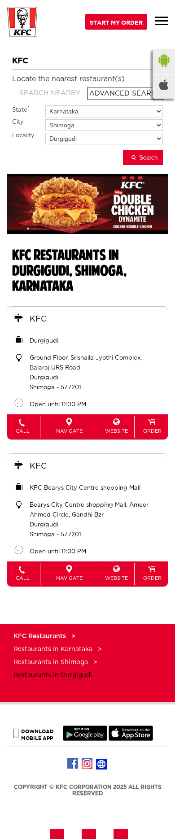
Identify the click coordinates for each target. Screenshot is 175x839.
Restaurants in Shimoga (50, 662)
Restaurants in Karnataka (52, 649)
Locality (23, 136)
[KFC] (22, 23)
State (21, 109)
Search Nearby (50, 93)
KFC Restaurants (40, 636)
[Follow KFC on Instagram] (87, 763)
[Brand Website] (102, 763)
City (18, 122)
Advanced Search (125, 93)
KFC (38, 319)
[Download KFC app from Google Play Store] (85, 739)
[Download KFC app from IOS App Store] (131, 739)
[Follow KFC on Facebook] (73, 763)
